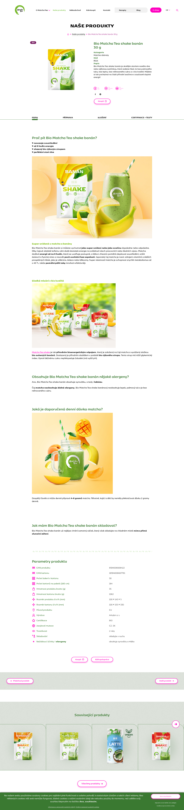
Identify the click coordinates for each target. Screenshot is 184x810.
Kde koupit (91, 10)
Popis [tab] (35, 117)
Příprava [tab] (68, 117)
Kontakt (106, 10)
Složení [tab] (102, 117)
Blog (138, 10)
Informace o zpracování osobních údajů (61, 807)
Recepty (122, 10)
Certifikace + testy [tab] (141, 117)
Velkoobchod (75, 10)
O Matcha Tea (42, 10)
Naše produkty (59, 10)
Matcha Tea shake (41, 352)
